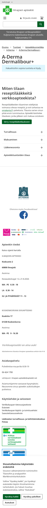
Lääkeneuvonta (12, 147)
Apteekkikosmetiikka (34, 47)
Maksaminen (10, 139)
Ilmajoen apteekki (23, 10)
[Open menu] (5, 18)
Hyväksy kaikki (11, 496)
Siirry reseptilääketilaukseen (17, 121)
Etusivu (5, 47)
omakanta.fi (7, 110)
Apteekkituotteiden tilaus (17, 155)
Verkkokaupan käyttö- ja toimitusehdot (19, 410)
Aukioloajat (6, 2)
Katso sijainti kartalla (11, 250)
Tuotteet (17, 47)
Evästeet (6, 407)
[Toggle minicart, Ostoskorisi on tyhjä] (42, 18)
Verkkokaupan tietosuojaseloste (16, 404)
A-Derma (10, 50)
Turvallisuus (10, 131)
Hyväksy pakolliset (31, 496)
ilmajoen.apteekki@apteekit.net (24, 378)
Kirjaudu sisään (30, 18)
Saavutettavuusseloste (12, 413)
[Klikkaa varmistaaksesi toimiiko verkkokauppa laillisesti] (23, 436)
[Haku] (40, 24)
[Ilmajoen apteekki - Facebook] (23, 215)
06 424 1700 (7, 372)
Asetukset (9, 502)
